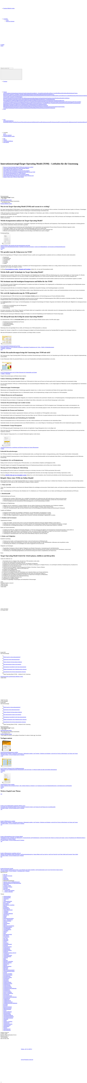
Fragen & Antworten (7, 875)
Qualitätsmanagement (32, 104)
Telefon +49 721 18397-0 (26, 1049)
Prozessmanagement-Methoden (10, 997)
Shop (4, 119)
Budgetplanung (70, 93)
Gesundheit (67, 95)
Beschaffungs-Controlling (52, 93)
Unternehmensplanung (47, 106)
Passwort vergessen (10, 21)
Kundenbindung (43, 98)
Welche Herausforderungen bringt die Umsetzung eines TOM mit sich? (18, 175)
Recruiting (10, 105)
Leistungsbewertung (16, 99)
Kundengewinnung (51, 98)
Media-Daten (6, 884)
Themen (5, 92)
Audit (24, 93)
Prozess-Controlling (43, 103)
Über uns (5, 874)
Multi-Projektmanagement (39, 100)
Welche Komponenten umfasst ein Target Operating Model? (16, 168)
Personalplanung (20, 101)
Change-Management (8, 909)
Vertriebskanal (11, 107)
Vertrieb (59, 106)
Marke (34, 99)
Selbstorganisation (37, 105)
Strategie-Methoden (7, 1011)
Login (7, 20)
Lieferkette (31, 99)
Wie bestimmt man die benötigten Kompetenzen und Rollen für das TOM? (19, 172)
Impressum (5, 878)
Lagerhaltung (9, 99)
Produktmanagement (62, 101)
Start (4, 138)
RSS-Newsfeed (6, 889)
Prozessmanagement (67, 103)
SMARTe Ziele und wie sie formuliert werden (15, 475)
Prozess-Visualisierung (52, 103)
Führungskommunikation (36, 95)
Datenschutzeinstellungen (8, 880)
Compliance (11, 94)
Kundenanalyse (36, 98)
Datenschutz (6, 879)
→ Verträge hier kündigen (8, 890)
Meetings (15, 100)
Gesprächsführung (61, 95)
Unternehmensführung (27, 106)
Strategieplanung (11, 106)
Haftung (72, 95)
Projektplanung (28, 103)
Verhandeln (54, 106)
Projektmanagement (7, 103)
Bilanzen (60, 93)
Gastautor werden (7, 885)
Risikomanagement (29, 105)
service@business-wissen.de (27, 1059)
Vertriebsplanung (27, 107)
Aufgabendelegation (30, 93)
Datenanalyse (31, 94)
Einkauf (36, 94)
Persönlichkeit (36, 101)
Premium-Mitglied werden (9, 136)
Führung (29, 95)
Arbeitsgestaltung (7, 93)
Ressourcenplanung (20, 105)
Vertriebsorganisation (18, 107)
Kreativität (22, 98)
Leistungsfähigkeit (25, 99)
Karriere (5, 98)
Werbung (39, 107)
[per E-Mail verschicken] (11, 607)
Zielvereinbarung (51, 107)
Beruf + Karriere (38, 93)
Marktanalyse (10, 100)
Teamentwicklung (18, 106)
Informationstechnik (81, 95)
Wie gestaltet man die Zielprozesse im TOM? (13, 169)
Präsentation (41, 101)
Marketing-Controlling (45, 99)
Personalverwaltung (28, 101)
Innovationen (6, 142)
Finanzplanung (24, 95)
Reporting (14, 105)
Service (42, 105)
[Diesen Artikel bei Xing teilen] (72, 597)
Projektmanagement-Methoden (18, 103)
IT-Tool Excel (6, 936)
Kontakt (5, 877)
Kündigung (57, 98)
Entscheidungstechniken (46, 94)
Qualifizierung (17, 104)
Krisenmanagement (29, 98)
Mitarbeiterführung (21, 100)
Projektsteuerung (35, 103)
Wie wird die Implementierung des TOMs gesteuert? (14, 173)
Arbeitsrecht (20, 93)
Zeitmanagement (44, 107)
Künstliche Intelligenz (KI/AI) (9, 952)
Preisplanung (47, 101)
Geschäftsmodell (54, 95)
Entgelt (39, 94)
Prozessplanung (11, 104)
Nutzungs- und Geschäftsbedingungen (11, 881)
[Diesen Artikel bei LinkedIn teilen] (51, 597)
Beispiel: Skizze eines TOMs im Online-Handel (13, 176)
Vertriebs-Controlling (7, 1021)
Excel (4, 109)
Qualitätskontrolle (24, 104)
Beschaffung (44, 93)
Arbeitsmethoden (14, 93)
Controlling (16, 94)
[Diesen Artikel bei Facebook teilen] (11, 597)
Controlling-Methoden (23, 94)
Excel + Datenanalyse (8, 919)
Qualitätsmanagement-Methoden (10, 1003)
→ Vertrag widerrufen (8, 891)
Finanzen (19, 95)
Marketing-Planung (7, 962)
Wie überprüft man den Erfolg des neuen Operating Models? (16, 174)
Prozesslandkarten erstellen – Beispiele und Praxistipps (18, 269)
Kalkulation (19, 96)
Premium (5, 81)
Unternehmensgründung (37, 106)
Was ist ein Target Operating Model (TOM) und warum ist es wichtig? (18, 167)
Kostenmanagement (16, 98)
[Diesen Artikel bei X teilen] (31, 597)
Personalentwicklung (12, 101)
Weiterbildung (34, 107)
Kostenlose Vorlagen (7, 886)
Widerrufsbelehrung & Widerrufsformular (12, 883)
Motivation (32, 100)
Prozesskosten (60, 103)
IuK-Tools (10, 96)
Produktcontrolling (54, 101)
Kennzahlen (9, 98)
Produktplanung (69, 101)
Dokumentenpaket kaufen (6, 200)
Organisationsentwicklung (51, 100)
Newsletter (5, 888)
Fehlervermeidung (13, 95)
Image (75, 95)
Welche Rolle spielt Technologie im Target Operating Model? (16, 170)
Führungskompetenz (46, 95)
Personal (58, 100)
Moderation (27, 100)
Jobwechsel (14, 96)
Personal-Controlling (7, 973)
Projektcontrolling (77, 101)
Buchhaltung (64, 93)
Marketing (38, 99)
